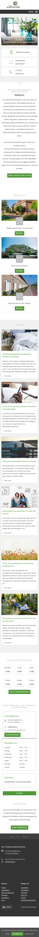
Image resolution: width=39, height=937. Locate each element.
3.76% (7, 684)
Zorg (3, 900)
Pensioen (4, 895)
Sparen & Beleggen (7, 893)
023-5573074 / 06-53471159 (15, 859)
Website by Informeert (28, 907)
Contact (19, 793)
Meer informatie (29, 934)
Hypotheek (24, 888)
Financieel (24, 893)
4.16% (19, 684)
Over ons (24, 895)
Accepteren (17, 934)
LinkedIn (8, 907)
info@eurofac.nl (12, 727)
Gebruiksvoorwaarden (28, 900)
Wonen (3, 888)
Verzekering (25, 890)
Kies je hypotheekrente (19, 691)
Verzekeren (5, 898)
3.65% (19, 671)
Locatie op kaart (12, 734)
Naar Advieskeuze (19, 827)
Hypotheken (5, 890)
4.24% (31, 684)
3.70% (31, 671)
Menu (31, 12)
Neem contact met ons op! (19, 175)
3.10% (7, 671)
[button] (4, 33)
